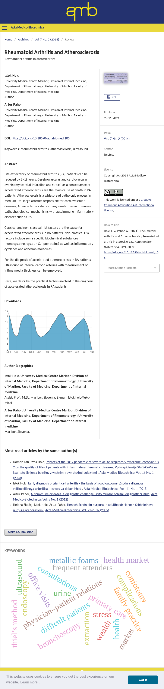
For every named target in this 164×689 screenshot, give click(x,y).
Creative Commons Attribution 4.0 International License (129, 205)
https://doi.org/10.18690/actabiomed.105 (41, 138)
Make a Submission (20, 532)
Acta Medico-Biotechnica (27, 27)
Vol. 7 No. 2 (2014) (47, 39)
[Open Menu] (4, 28)
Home (8, 39)
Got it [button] (143, 680)
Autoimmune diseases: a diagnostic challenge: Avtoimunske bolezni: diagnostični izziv (90, 494)
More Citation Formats (121, 268)
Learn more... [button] (30, 682)
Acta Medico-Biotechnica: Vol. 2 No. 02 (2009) (77, 510)
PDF (114, 97)
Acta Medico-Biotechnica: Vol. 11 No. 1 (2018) (116, 489)
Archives (23, 39)
